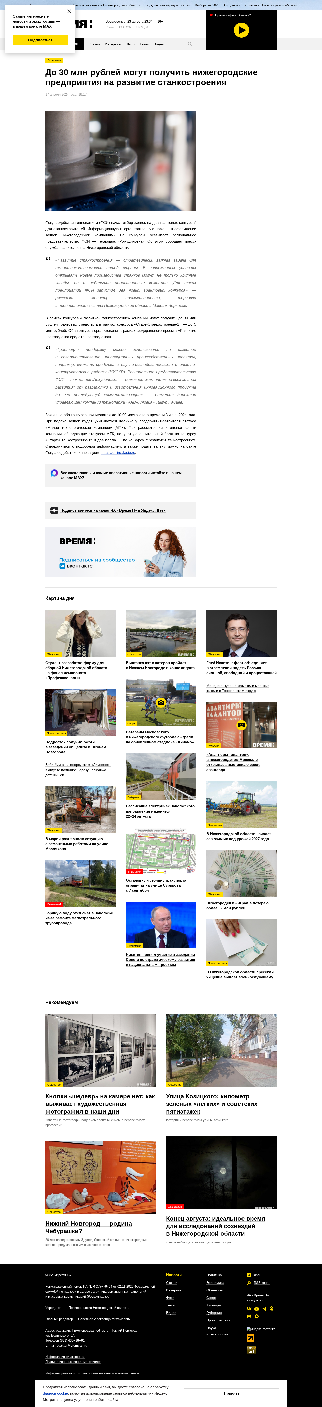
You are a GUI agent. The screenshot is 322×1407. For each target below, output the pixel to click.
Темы (170, 1305)
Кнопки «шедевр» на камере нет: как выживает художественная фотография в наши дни (100, 1099)
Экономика (54, 60)
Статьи (171, 1283)
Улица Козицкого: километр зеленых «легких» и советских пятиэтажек (211, 1099)
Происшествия (218, 1320)
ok (271, 1308)
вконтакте (249, 1308)
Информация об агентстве (65, 1357)
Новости (174, 1275)
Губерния (214, 1313)
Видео (171, 1313)
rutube (249, 1316)
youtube (256, 1308)
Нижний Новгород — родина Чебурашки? (88, 1222)
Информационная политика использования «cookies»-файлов (92, 1373)
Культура (213, 1305)
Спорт (211, 1298)
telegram (264, 1308)
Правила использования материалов (73, 1362)
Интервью (174, 1290)
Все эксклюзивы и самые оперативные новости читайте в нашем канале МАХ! (121, 475)
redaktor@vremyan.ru (71, 1345)
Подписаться (40, 40)
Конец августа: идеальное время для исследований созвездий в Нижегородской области (215, 1221)
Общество (214, 1290)
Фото (170, 1298)
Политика (214, 1275)
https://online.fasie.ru (118, 452)
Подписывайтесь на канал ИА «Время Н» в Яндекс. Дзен (113, 510)
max (256, 1316)
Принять (232, 1393)
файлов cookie (55, 1393)
